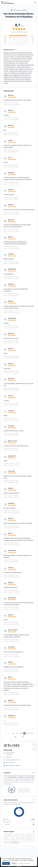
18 (28, 733)
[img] (16, 50)
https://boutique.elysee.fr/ (13, 765)
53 (22, 737)
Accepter (6, 863)
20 (15, 737)
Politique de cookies (24, 863)
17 (24, 733)
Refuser (14, 863)
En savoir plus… (15, 842)
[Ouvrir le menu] (35, 3)
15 (17, 733)
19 (32, 733)
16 (20, 733)
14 (13, 733)
